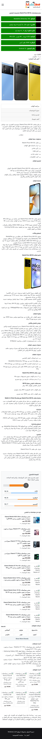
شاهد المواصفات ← (25, 523)
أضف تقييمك (35, 119)
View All (3, 626)
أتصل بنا (27, 735)
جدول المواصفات (34, 110)
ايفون (34, 634)
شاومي (26, 512)
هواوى (21, 630)
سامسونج (34, 630)
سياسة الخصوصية (18, 735)
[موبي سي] (32, 4)
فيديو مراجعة (35, 115)
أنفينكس (7, 630)
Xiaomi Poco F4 (26, 449)
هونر (21, 634)
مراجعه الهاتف (35, 106)
